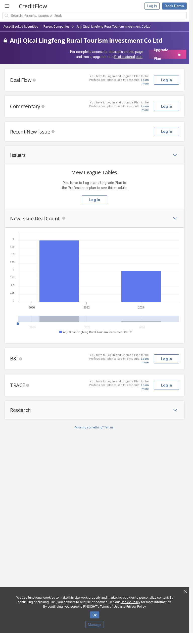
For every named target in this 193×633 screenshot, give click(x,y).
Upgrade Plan (161, 54)
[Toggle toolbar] (175, 155)
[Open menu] (7, 6)
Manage (95, 625)
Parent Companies (56, 26)
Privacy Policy (136, 606)
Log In (152, 6)
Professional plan (128, 57)
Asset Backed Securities (20, 26)
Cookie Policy (130, 602)
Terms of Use (109, 606)
